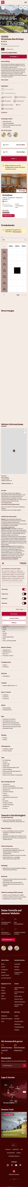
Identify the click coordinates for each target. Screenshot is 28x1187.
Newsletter (17, 1018)
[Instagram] (7, 1165)
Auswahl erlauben (14, 618)
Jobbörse (18, 1152)
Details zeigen (19, 609)
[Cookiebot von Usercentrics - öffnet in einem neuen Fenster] (20, 563)
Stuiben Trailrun (18, 996)
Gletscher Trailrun (18, 999)
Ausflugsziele (4, 969)
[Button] (24, 1065)
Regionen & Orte (6, 984)
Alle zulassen (14, 613)
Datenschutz (16, 1149)
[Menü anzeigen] (25, 2)
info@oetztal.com (18, 1050)
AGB (21, 1149)
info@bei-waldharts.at (6, 480)
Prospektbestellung (19, 1027)
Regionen (3, 987)
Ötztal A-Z (3, 998)
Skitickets (16, 967)
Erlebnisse (16, 969)
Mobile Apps (17, 1024)
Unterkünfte (17, 964)
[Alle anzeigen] (14, 192)
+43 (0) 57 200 (4, 1050)
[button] (14, 451)
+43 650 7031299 (5, 479)
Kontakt (16, 1016)
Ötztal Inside (5, 1012)
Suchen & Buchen (19, 960)
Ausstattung (4, 112)
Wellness (3, 972)
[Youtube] (16, 1165)
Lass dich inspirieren (6, 978)
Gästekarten (4, 1016)
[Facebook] (12, 1165)
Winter (2, 964)
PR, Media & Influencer (14, 1156)
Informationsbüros (18, 1021)
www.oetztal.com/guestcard (8, 527)
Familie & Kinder (5, 975)
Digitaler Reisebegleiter (7, 1018)
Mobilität (3, 993)
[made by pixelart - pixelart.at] (14, 1179)
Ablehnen (14, 622)
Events (16, 984)
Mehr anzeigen (4, 79)
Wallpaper (16, 1030)
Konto (2, 1021)
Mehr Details (5, 210)
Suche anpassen (17, 231)
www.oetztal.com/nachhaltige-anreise (10, 504)
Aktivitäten (5, 960)
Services (17, 1012)
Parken (2, 996)
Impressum (8, 1149)
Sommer (3, 967)
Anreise (3, 990)
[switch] (24, 594)
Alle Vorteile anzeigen (6, 130)
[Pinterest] (20, 1165)
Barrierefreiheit (11, 1152)
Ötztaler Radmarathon (19, 1002)
